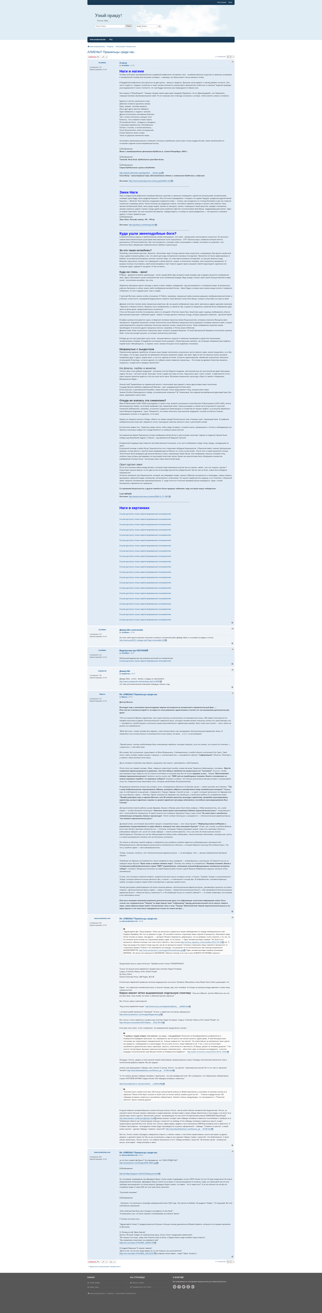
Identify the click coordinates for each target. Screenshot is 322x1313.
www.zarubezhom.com (102, 918)
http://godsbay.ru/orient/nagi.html (142, 225)
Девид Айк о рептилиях (131, 630)
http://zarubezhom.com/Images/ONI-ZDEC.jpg (137, 1163)
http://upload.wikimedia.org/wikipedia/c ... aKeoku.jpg (140, 173)
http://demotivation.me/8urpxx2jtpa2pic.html (136, 1118)
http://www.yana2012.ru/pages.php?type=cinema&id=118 (142, 640)
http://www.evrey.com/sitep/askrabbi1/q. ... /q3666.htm (167, 1006)
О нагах (123, 63)
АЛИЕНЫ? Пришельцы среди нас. (111, 52)
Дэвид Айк (124, 671)
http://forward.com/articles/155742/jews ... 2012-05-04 (141, 1023)
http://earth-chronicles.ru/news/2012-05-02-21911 (207, 1052)
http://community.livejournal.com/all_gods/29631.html (150, 181)
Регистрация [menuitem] (221, 2)
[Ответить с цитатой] (232, 61)
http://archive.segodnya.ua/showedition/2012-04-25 (201, 942)
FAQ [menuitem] (110, 39)
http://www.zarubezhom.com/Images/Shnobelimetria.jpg (161, 950)
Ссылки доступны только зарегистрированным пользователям (145, 514)
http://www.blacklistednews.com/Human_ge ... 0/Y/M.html (150, 1070)
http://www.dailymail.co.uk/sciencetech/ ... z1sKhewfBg (141, 1084)
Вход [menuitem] (230, 2)
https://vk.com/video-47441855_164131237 (136, 1253)
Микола (102, 694)
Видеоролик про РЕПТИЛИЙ (133, 651)
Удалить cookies (138, 1283)
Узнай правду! (108, 15)
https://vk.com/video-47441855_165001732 (136, 1243)
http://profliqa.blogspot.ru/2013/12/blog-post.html (138, 1174)
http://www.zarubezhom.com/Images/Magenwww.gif (139, 1014)
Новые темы (94, 1287)
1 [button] (230, 57)
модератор (102, 671)
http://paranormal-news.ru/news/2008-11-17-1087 (149, 496)
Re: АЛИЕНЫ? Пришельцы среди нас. (138, 694)
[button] (228, 56)
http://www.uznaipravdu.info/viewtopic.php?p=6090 (139, 681)
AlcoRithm (102, 63)
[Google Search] (159, 26)
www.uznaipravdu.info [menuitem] (98, 39)
